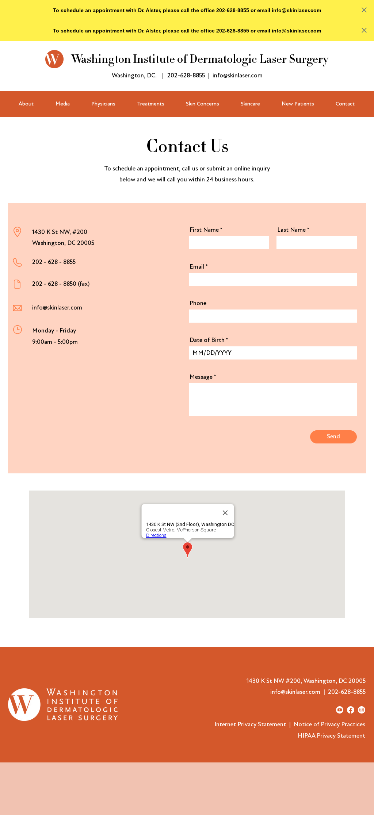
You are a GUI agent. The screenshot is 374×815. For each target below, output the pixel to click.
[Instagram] (361, 710)
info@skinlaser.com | (299, 692)
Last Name (291, 230)
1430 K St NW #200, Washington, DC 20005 (306, 681)
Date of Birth (207, 340)
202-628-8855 (186, 75)
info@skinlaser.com (238, 75)
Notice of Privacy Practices (329, 724)
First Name (204, 230)
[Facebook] (350, 710)
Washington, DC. (134, 75)
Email (197, 267)
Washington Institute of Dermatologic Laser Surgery (199, 59)
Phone (198, 303)
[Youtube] (339, 710)
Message (201, 377)
